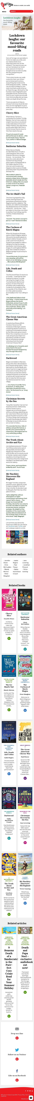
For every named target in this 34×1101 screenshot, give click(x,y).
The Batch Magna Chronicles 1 (25, 681)
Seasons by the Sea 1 (25, 812)
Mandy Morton (9, 690)
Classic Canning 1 (25, 878)
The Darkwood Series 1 (9, 812)
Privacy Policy (21, 1094)
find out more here (12, 143)
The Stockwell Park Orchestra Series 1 (9, 747)
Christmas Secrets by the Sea (25, 817)
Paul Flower (25, 757)
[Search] (20, 11)
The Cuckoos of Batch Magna (25, 688)
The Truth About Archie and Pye (9, 886)
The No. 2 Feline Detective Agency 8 (9, 681)
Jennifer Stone (9, 619)
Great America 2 (25, 746)
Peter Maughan (25, 694)
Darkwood (9, 815)
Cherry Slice (9, 614)
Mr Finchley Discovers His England (25, 883)
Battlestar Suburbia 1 (25, 613)
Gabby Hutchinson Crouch (17, 572)
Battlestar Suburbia (25, 618)
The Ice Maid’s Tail (9, 686)
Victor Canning (25, 889)
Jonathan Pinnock (9, 894)
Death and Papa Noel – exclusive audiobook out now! (26, 957)
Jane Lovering (25, 823)
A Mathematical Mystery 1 (9, 879)
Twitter (20, 526)
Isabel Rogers (9, 758)
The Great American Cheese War (25, 751)
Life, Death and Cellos (9, 753)
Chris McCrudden (25, 623)
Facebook (11, 526)
